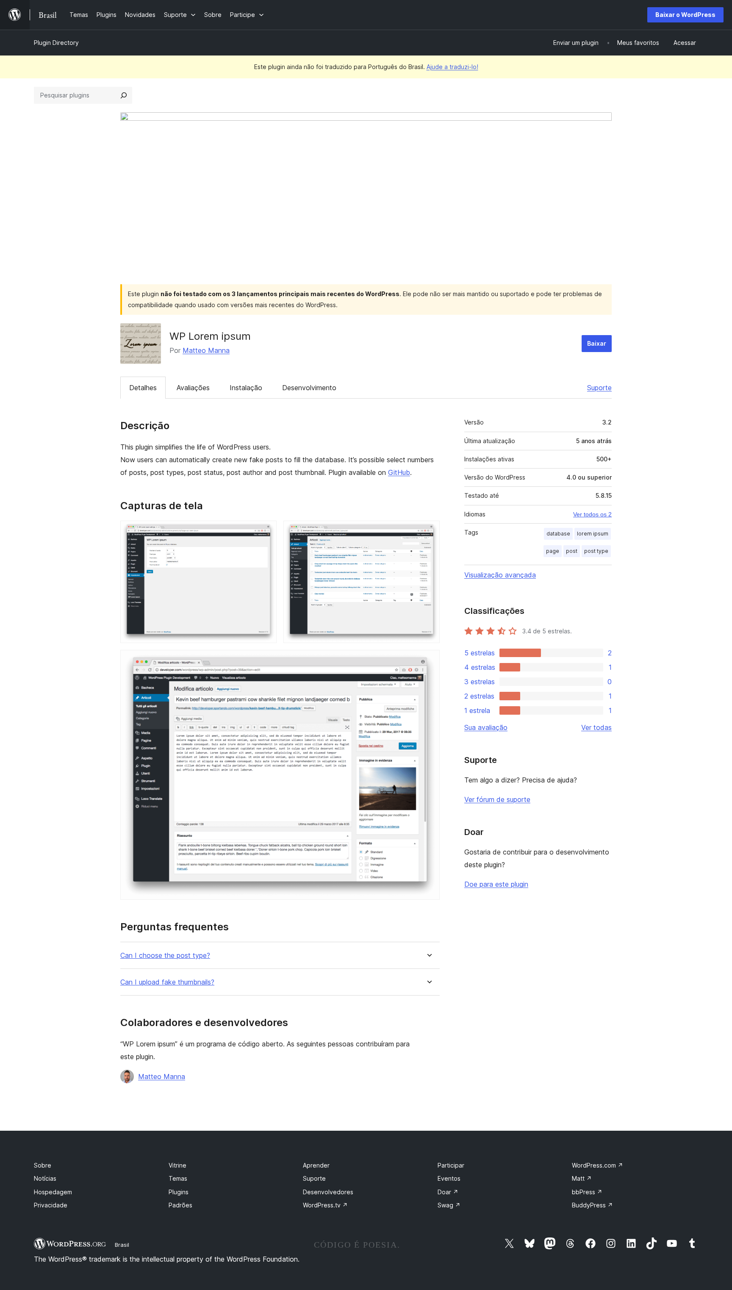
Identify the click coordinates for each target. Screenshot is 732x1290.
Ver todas (596, 727)
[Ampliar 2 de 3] (428, 532)
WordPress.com (597, 1165)
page (552, 551)
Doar (448, 1192)
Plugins (179, 1192)
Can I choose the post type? (165, 956)
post (571, 551)
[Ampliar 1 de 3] (265, 532)
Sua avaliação (485, 727)
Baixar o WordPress (685, 14)
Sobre (42, 1165)
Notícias (45, 1178)
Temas (178, 1178)
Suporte (599, 387)
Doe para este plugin (496, 884)
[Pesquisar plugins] (123, 95)
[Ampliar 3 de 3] (428, 661)
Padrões (180, 1205)
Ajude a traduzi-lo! (452, 66)
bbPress (587, 1192)
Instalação (246, 387)
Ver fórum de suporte (497, 799)
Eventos (449, 1178)
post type (596, 551)
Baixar (596, 343)
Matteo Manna (206, 350)
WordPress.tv (325, 1205)
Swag (449, 1205)
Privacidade (50, 1205)
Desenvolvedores (328, 1192)
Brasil (122, 1244)
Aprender (316, 1165)
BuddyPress (592, 1205)
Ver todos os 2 (592, 514)
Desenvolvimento (309, 387)
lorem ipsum (592, 533)
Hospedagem (53, 1192)
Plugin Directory (56, 42)
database (558, 533)
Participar (451, 1165)
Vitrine (177, 1165)
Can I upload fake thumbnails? (167, 982)
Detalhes (143, 387)
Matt (582, 1178)
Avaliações (193, 387)
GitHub (399, 472)
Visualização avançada (500, 575)
